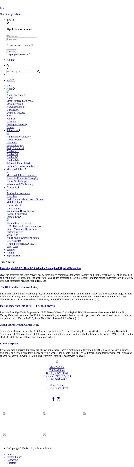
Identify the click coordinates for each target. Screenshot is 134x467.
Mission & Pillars (15, 169)
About (10, 88)
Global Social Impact (17, 181)
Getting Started (14, 139)
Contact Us (12, 459)
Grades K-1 (13, 151)
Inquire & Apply (15, 145)
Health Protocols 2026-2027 (21, 243)
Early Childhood (15, 148)
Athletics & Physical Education (23, 237)
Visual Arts (12, 235)
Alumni (10, 59)
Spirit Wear (12, 246)
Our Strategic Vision (10, 14)
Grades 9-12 (13, 160)
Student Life (13, 216)
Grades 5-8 (12, 157)
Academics (12, 187)
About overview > (16, 95)
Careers (10, 127)
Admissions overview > (19, 136)
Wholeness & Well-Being (20, 184)
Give (9, 85)
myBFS (11, 19)
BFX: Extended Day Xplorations (24, 226)
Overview (12, 196)
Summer (11, 249)
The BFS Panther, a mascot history (19, 287)
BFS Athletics (14, 240)
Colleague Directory (17, 124)
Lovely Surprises (9, 343)
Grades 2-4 (12, 154)
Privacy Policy (14, 457)
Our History (13, 109)
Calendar (11, 121)
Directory (11, 462)
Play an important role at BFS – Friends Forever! (27, 305)
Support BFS (13, 255)
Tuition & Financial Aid (19, 163)
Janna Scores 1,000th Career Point (19, 324)
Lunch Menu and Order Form (22, 229)
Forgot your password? (18, 54)
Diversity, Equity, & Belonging (23, 178)
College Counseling (17, 214)
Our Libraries (13, 208)
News (10, 115)
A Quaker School (16, 106)
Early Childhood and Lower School (25, 199)
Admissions (13, 130)
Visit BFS (12, 142)
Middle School (14, 202)
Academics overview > (18, 193)
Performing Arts (15, 232)
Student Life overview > (19, 223)
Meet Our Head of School (20, 100)
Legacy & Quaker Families (20, 166)
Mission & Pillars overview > (22, 175)
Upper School (14, 205)
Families (11, 118)
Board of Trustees (16, 112)
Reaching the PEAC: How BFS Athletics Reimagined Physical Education (40, 268)
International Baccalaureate (20, 211)
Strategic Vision (15, 103)
